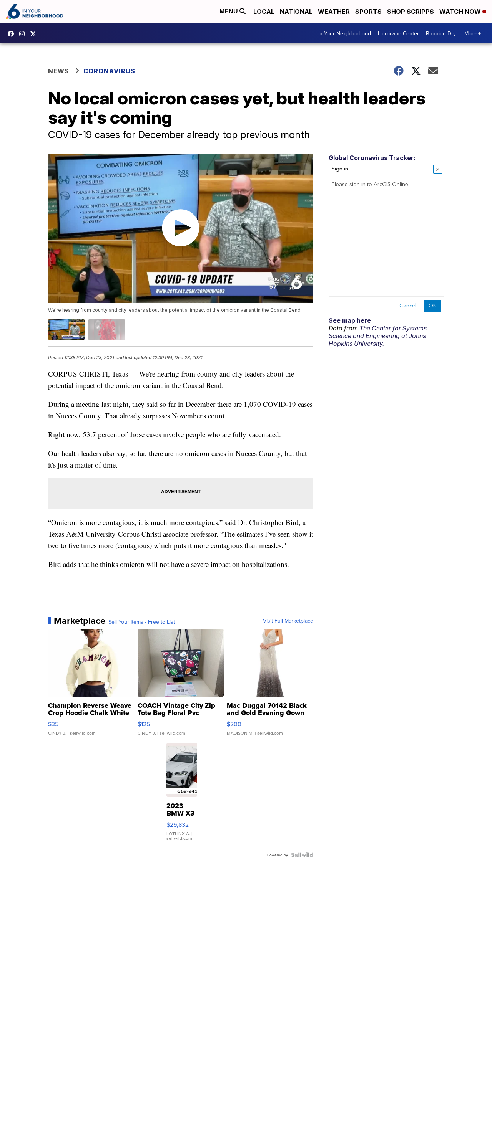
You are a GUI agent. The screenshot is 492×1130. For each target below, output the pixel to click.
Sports (368, 11)
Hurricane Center (398, 33)
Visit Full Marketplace (288, 620)
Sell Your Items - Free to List (141, 621)
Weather (334, 11)
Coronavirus (109, 71)
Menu (229, 11)
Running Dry (441, 33)
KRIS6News (13, 34)
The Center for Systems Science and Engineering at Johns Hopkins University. (378, 335)
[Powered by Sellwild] (302, 854)
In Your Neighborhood (344, 33)
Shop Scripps (410, 11)
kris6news (23, 34)
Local (263, 11)
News (58, 71)
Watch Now (460, 11)
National (296, 11)
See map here (350, 320)
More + (472, 33)
